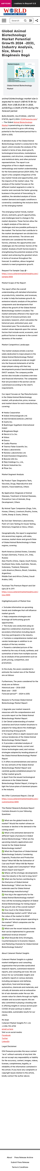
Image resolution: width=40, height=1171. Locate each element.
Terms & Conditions (20, 1167)
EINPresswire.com (28, 119)
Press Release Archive (23, 1157)
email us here (7, 1029)
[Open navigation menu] (4, 20)
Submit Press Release (20, 1162)
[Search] (25, 20)
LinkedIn (5, 1041)
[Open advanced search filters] (30, 20)
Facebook (6, 1035)
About (9, 1157)
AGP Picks (5, 4)
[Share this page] (36, 20)
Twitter (5, 1038)
